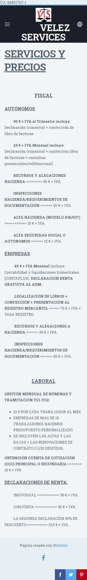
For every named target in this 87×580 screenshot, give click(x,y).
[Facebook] (43, 558)
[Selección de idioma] (80, 24)
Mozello (60, 545)
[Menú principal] (7, 24)
